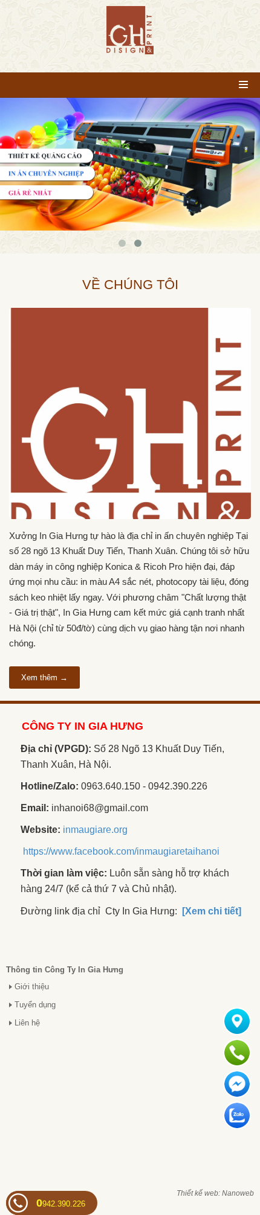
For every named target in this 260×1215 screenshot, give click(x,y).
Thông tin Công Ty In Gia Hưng (64, 969)
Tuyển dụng (35, 1004)
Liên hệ (27, 1022)
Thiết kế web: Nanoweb (215, 1193)
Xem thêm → (44, 677)
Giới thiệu (32, 986)
